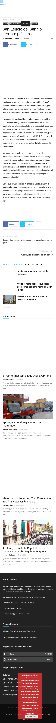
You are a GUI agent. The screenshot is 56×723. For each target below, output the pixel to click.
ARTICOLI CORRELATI (12, 264)
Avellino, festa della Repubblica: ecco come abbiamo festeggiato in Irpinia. (34, 286)
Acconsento (31, 716)
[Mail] (28, 8)
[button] (38, 13)
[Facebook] (23, 8)
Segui (49, 659)
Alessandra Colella (12, 38)
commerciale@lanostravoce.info (16, 614)
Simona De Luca (9, 555)
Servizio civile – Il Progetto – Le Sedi (18, 686)
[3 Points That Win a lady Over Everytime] (28, 346)
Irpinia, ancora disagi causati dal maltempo (20, 637)
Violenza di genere (10, 694)
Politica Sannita (15, 23)
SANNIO (3, 5)
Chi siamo (10, 707)
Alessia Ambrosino (10, 429)
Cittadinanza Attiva (10, 679)
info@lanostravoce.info (12, 608)
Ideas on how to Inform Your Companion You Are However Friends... (27, 500)
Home (5, 19)
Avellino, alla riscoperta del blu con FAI (37, 255)
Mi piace (48, 654)
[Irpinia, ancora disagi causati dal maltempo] (9, 276)
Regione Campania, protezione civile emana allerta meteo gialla (27, 241)
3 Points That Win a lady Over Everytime (27, 375)
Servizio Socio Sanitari (12, 690)
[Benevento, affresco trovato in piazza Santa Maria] (9, 299)
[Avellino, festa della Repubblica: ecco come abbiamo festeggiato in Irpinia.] (9, 288)
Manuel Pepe (8, 379)
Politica (12, 19)
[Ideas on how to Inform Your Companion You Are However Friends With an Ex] (28, 469)
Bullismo (6, 675)
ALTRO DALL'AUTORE (33, 264)
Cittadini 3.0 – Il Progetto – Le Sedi (17, 682)
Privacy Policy (42, 707)
